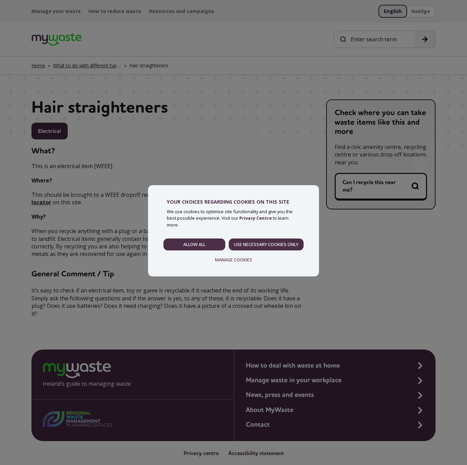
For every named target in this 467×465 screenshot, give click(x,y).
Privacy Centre (255, 218)
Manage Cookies (233, 260)
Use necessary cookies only (266, 244)
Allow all (194, 244)
